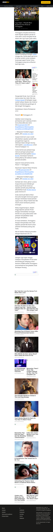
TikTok (21, 516)
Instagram (22, 512)
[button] (26, 47)
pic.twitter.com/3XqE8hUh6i (23, 174)
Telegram (22, 518)
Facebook (22, 510)
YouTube (22, 514)
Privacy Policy (5, 516)
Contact (4, 510)
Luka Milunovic (28, 145)
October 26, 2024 (28, 134)
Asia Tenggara (34, 6)
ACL (26, 6)
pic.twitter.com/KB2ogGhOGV (24, 129)
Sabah (35, 54)
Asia (42, 6)
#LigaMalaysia (19, 127)
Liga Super (19, 6)
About (3, 508)
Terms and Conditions (7, 514)
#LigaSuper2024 (22, 125)
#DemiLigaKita (29, 127)
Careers (4, 512)
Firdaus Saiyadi (20, 100)
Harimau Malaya (8, 6)
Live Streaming (46, 2)
